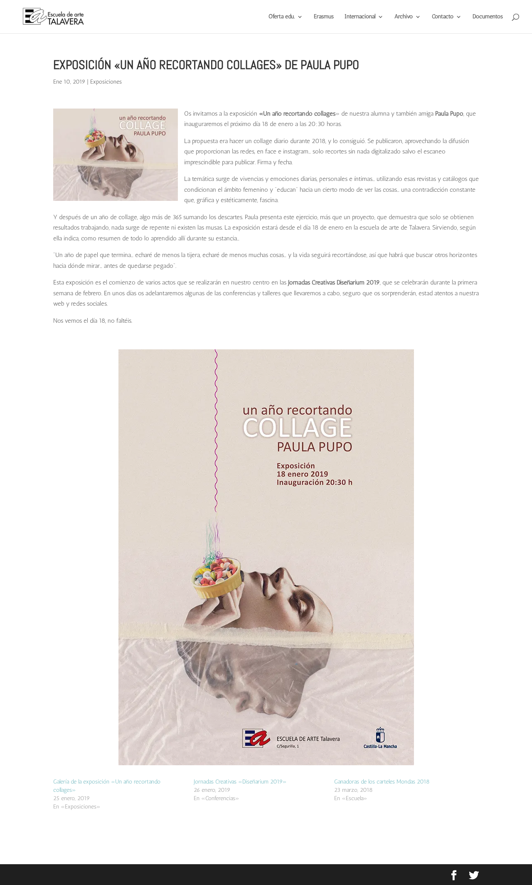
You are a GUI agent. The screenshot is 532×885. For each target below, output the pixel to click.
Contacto (442, 17)
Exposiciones (106, 81)
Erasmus (324, 17)
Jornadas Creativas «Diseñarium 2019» (240, 781)
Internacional (360, 17)
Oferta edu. (281, 17)
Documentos (488, 17)
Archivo (403, 17)
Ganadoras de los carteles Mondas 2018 (382, 781)
